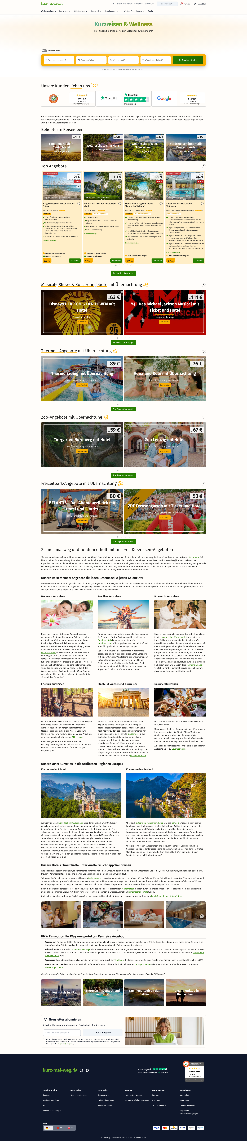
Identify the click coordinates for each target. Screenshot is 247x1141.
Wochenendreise (138, 755)
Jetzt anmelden (103, 1032)
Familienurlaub (111, 11)
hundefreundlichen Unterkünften (166, 896)
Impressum (184, 1100)
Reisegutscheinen (142, 964)
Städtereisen (79, 11)
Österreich (141, 823)
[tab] (117, 338)
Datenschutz (185, 1095)
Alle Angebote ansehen (123, 409)
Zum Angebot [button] (82, 385)
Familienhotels (105, 640)
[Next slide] (204, 285)
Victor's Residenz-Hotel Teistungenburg (180, 210)
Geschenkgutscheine (78, 1095)
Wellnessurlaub (47, 11)
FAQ (44, 1105)
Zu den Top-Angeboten (123, 273)
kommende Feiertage (80, 949)
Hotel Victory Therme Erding (135, 210)
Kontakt (46, 1095)
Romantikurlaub (194, 665)
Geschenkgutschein (54, 967)
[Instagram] (81, 1071)
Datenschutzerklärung (65, 1044)
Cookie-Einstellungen (52, 1110)
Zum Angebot (75, 260)
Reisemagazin (103, 1095)
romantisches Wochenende (173, 637)
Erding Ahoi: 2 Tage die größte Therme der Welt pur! (139, 204)
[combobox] (59, 60)
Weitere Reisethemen (133, 11)
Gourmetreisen (179, 749)
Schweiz (175, 823)
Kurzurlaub (63, 11)
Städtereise (133, 734)
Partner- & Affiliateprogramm (137, 1100)
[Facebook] (87, 1071)
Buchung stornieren (51, 1100)
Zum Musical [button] (82, 322)
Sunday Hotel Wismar (51, 210)
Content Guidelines (187, 1105)
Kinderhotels (128, 889)
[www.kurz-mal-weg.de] (52, 3)
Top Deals (118, 960)
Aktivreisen (77, 737)
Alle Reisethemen (105, 1105)
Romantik (95, 11)
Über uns (156, 1100)
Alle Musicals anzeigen (123, 342)
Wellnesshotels (95, 878)
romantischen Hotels (138, 892)
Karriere (155, 1095)
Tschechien (152, 823)
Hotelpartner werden (133, 1095)
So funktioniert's (159, 1105)
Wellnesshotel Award (106, 1100)
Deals (150, 11)
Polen (160, 823)
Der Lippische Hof (91, 210)
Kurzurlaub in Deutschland (70, 823)
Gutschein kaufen (167, 4)
